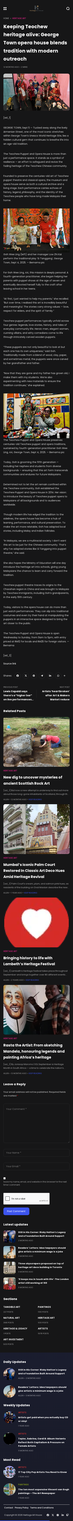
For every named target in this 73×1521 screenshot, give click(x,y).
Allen (6, 799)
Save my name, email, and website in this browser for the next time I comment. (35, 1183)
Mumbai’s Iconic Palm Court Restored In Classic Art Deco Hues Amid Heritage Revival (34, 870)
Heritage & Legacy (15, 1328)
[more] (64, 675)
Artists (43, 1328)
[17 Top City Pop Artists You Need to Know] (9, 1472)
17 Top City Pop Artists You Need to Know (42, 1472)
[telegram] (42, 676)
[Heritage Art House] (36, 8)
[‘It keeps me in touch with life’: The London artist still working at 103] (9, 1283)
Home (6, 18)
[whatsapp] (58, 676)
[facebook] (17, 676)
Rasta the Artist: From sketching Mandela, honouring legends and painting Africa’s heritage (34, 1051)
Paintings (44, 1307)
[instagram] (58, 1515)
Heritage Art (19, 18)
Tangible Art (11, 1307)
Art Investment (13, 1339)
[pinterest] (34, 676)
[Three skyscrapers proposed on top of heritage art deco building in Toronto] (9, 1268)
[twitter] (26, 676)
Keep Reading (35, 799)
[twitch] (67, 1515)
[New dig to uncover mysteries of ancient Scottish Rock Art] (36, 742)
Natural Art (11, 1318)
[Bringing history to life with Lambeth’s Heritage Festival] (36, 922)
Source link (9, 663)
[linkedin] (50, 676)
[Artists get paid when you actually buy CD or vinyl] (9, 1417)
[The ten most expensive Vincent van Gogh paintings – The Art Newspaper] (9, 1489)
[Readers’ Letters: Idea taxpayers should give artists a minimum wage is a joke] (9, 1252)
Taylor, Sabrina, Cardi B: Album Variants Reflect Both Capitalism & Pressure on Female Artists (42, 1442)
